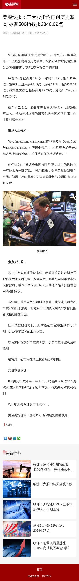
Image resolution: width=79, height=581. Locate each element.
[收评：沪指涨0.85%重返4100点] (17, 469)
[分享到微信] (19, 438)
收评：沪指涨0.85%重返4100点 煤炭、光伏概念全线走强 (53, 467)
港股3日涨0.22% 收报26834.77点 (48, 528)
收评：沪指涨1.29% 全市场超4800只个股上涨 (52, 506)
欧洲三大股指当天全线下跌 (52, 484)
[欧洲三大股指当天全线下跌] (17, 489)
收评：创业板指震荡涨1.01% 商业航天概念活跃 (51, 545)
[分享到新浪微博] (10, 438)
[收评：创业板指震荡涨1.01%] (17, 548)
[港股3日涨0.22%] (17, 529)
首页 (39, 569)
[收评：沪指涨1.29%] (17, 509)
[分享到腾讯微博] (14, 438)
